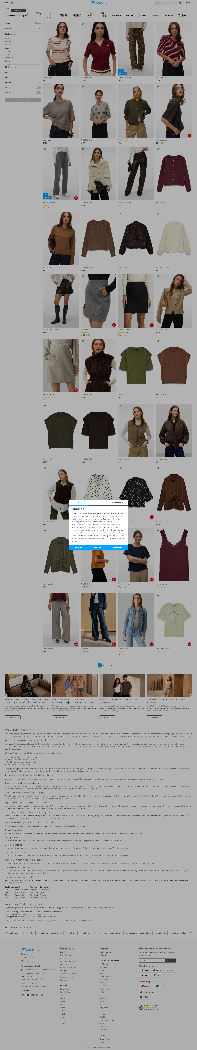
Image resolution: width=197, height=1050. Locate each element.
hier (82, 536)
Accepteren (117, 548)
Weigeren (97, 548)
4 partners (106, 519)
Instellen (78, 548)
